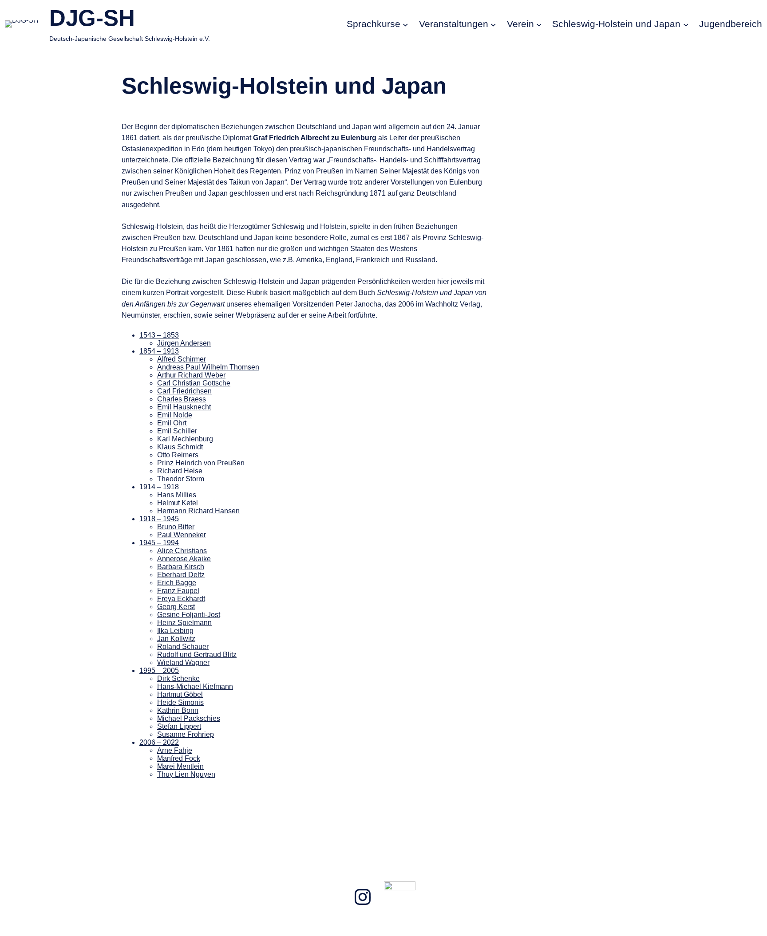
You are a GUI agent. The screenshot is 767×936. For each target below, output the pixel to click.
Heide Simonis (180, 702)
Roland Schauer (183, 646)
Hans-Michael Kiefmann (195, 686)
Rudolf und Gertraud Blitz (197, 654)
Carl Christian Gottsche (193, 383)
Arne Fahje (174, 750)
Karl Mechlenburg (185, 439)
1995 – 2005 (159, 670)
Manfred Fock (178, 758)
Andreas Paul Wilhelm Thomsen (208, 367)
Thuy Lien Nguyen (186, 774)
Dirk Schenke (178, 678)
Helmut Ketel (177, 503)
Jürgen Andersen (184, 343)
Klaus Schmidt (180, 447)
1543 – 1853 (159, 335)
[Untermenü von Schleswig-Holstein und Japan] (686, 24)
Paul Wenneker (181, 535)
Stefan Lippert (179, 726)
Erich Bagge (176, 582)
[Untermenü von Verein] (539, 24)
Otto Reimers (177, 455)
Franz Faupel (178, 590)
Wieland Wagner (183, 662)
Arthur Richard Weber (191, 375)
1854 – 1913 (159, 351)
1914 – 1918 (159, 487)
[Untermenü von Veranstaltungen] (493, 24)
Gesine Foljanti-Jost (188, 614)
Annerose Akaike (184, 558)
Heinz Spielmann (184, 622)
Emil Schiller (177, 431)
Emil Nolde (174, 415)
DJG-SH (92, 18)
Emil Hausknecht (184, 407)
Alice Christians (182, 551)
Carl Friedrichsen (184, 391)
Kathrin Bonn (177, 710)
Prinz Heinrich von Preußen (201, 463)
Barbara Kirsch (180, 566)
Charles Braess (181, 399)
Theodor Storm (180, 479)
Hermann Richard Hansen (198, 511)
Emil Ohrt (171, 423)
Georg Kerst (176, 606)
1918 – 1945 (159, 519)
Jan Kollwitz (176, 638)
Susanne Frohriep (185, 734)
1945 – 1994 (159, 543)
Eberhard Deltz (181, 574)
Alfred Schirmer (181, 359)
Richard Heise (179, 471)
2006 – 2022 (159, 742)
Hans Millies (176, 495)
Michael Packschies (188, 718)
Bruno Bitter (175, 527)
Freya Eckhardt (181, 598)
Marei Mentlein (180, 766)
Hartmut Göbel (180, 694)
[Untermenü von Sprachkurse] (405, 24)
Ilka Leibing (175, 630)
